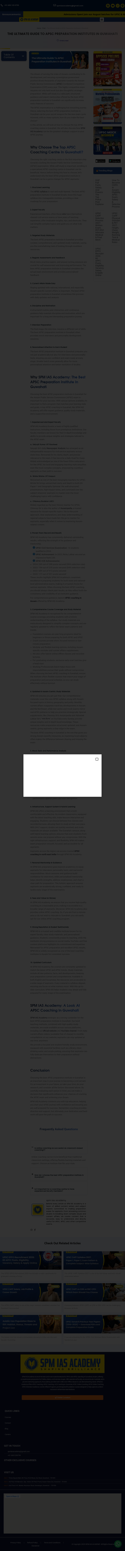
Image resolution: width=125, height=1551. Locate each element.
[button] (96, 759)
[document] (62, 775)
